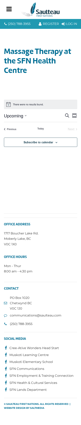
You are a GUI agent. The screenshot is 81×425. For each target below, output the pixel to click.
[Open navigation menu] (9, 9)
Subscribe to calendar (38, 142)
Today (40, 128)
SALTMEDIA (37, 407)
